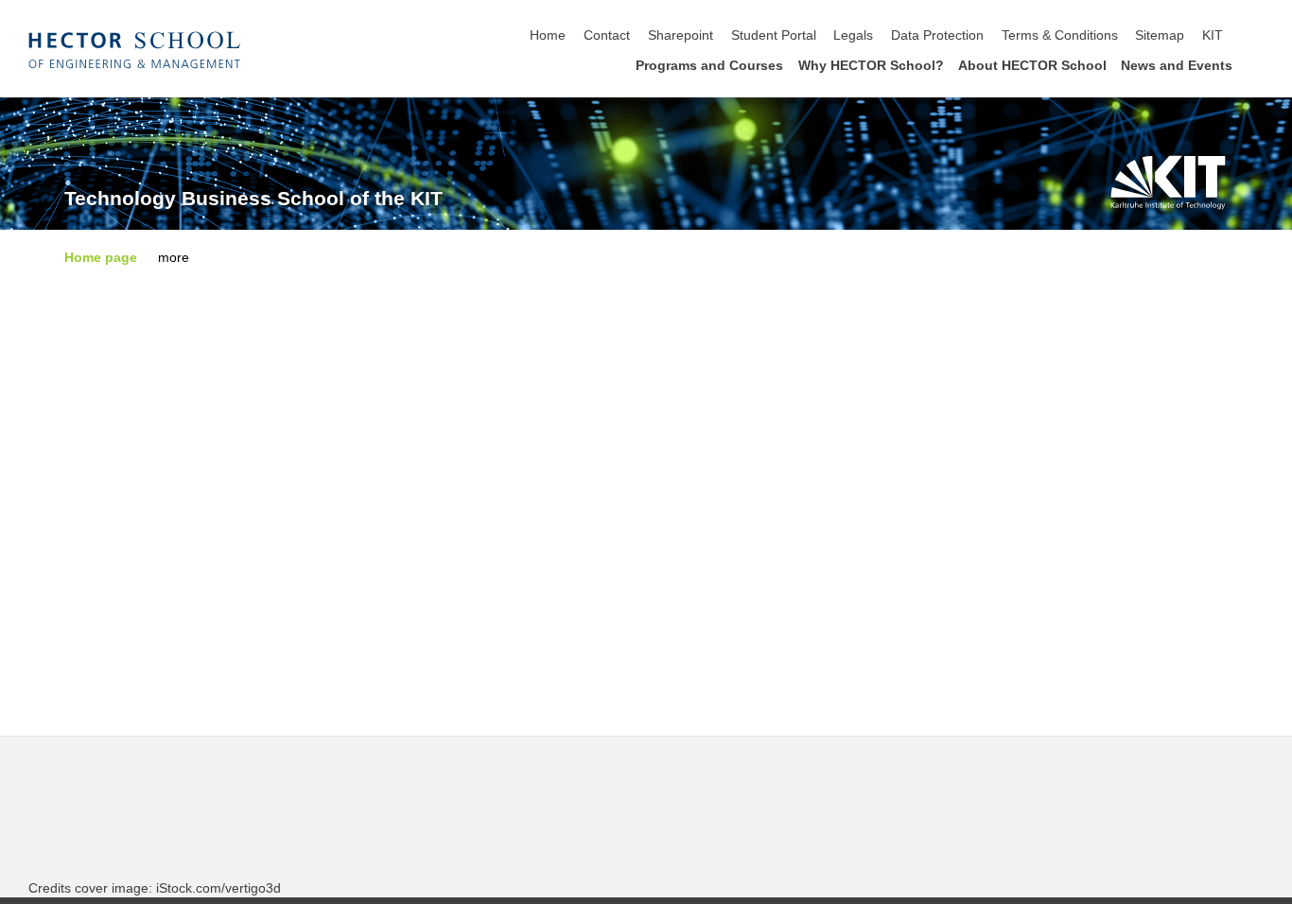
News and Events (1176, 66)
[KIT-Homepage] (134, 50)
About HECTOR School (1032, 66)
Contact (607, 35)
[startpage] (1258, 65)
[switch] (1258, 35)
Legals (853, 35)
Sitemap (1159, 35)
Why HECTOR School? (871, 66)
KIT (1212, 35)
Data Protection (937, 35)
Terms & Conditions (1060, 35)
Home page (100, 258)
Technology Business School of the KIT (253, 198)
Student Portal (773, 35)
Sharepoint (680, 35)
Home (548, 35)
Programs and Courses (709, 66)
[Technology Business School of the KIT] (1168, 182)
